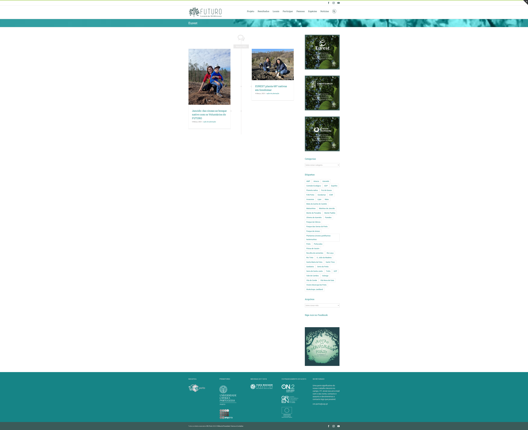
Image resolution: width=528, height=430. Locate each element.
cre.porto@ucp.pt (320, 404)
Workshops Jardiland (314, 289)
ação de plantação (209, 122)
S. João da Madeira (324, 258)
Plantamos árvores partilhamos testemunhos (318, 237)
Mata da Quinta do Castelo (316, 204)
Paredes (328, 217)
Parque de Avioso (313, 231)
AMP (308, 181)
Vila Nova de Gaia (327, 280)
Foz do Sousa (326, 190)
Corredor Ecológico (313, 186)
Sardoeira (310, 267)
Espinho (334, 186)
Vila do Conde (311, 280)
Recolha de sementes (314, 253)
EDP (326, 186)
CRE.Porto (209, 426)
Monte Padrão (329, 213)
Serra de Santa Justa (314, 271)
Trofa (328, 271)
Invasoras (310, 199)
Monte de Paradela (313, 213)
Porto (308, 244)
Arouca (316, 181)
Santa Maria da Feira (314, 262)
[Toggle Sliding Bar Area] (525, 2)
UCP (335, 271)
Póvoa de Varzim (312, 248)
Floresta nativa (312, 190)
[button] (334, 11)
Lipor (319, 199)
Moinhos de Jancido (327, 208)
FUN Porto (310, 195)
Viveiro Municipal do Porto (316, 285)
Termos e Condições (237, 426)
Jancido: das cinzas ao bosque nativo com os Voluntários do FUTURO (209, 114)
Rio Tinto (309, 258)
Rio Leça (330, 253)
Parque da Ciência (313, 222)
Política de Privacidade (223, 426)
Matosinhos (311, 208)
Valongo (325, 276)
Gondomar (322, 195)
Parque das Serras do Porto (317, 226)
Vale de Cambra (312, 276)
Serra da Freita (322, 267)
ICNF (331, 195)
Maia (327, 199)
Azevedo (325, 181)
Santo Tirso (330, 262)
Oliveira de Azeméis (314, 217)
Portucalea (318, 244)
